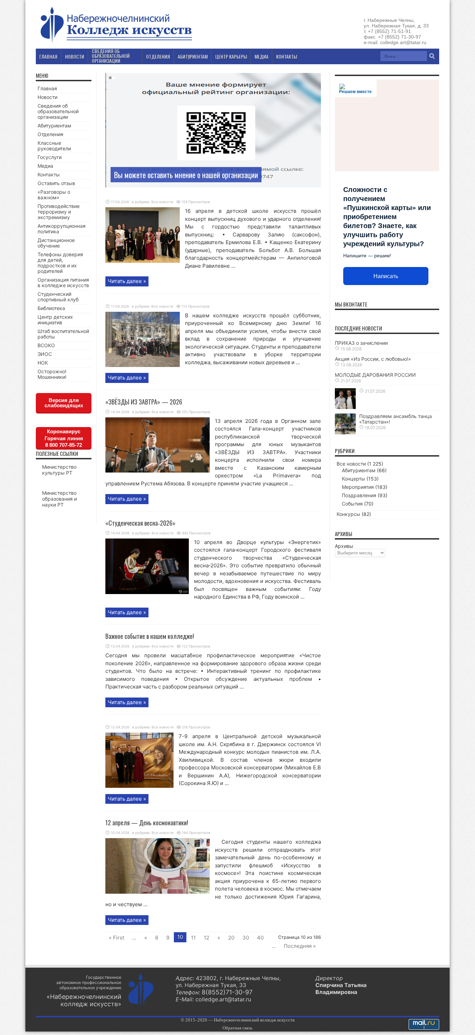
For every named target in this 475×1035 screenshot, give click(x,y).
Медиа (45, 166)
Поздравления (359, 495)
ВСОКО (46, 345)
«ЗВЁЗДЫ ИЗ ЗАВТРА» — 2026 (143, 401)
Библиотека (51, 308)
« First (116, 937)
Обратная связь (237, 1027)
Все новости (162, 202)
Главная (47, 88)
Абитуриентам (54, 125)
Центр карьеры (231, 56)
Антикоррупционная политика (62, 228)
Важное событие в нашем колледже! (149, 636)
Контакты (49, 174)
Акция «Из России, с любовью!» (373, 359)
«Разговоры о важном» (54, 194)
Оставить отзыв (56, 183)
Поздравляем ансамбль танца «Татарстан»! (395, 419)
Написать (385, 276)
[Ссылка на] (142, 261)
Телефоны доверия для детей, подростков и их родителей (60, 262)
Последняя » (300, 946)
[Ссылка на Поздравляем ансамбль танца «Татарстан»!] (345, 432)
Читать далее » (127, 281)
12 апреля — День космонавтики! (146, 822)
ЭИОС (45, 354)
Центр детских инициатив (55, 319)
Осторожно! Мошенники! (52, 374)
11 (193, 937)
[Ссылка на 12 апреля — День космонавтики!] (157, 891)
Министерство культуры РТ (59, 470)
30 (245, 937)
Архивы (344, 546)
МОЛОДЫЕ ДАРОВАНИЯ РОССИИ (375, 375)
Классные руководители (54, 145)
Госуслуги (50, 157)
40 (260, 937)
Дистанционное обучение (56, 243)
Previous (314, 80)
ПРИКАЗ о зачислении (361, 343)
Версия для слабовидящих (64, 402)
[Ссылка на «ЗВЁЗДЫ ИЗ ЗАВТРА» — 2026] (157, 470)
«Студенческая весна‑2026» (140, 522)
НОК (43, 363)
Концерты (353, 479)
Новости (47, 97)
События (352, 504)
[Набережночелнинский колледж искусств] (116, 43)
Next (314, 91)
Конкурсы (348, 514)
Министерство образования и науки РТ (59, 499)
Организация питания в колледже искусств (63, 282)
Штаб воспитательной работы (63, 334)
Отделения (50, 134)
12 (206, 937)
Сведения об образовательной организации (58, 111)
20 (231, 937)
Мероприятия (358, 487)
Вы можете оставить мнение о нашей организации (186, 174)
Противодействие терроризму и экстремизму (59, 211)
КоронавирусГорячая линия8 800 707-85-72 (64, 438)
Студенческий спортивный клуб (58, 296)
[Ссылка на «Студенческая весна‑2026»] (147, 592)
